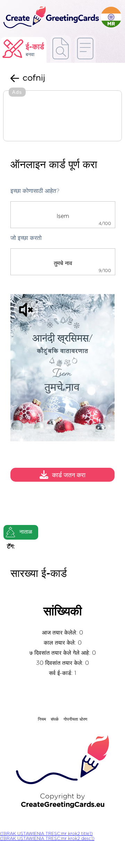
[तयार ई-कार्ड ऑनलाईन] (85, 49)
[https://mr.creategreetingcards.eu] (50, 17)
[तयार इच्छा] (60, 49)
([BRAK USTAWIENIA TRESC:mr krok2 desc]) (47, 838)
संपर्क (55, 719)
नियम (42, 719)
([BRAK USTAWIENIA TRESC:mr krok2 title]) (46, 834)
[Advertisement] (62, 116)
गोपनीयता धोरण (75, 719)
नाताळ (25, 532)
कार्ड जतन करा (68, 476)
